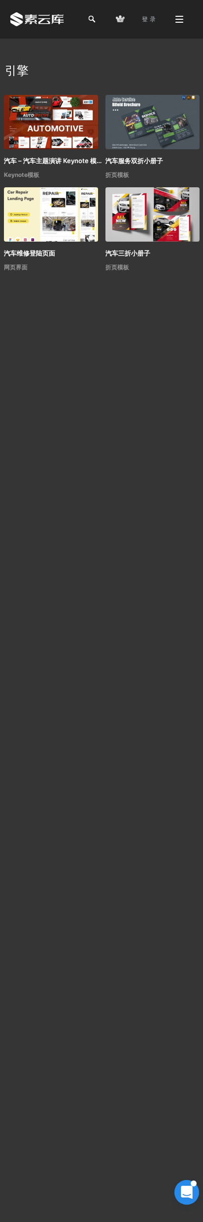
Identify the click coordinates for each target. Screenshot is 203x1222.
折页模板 (117, 174)
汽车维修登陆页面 (29, 253)
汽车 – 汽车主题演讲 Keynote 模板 (53, 161)
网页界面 (16, 267)
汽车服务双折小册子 (134, 161)
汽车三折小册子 (127, 253)
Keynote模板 (21, 174)
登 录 (149, 19)
